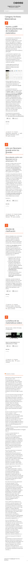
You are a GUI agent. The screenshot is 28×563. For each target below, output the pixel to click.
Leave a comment (11, 136)
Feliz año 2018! (8, 520)
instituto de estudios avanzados (14, 193)
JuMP (21, 133)
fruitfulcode (13, 558)
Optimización (14, 133)
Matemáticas (8, 133)
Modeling (8, 134)
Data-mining (18, 307)
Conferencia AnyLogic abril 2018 (11, 536)
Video (13, 361)
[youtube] (18, 3)
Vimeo (15, 343)
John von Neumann (15, 167)
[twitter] (22, 3)
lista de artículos (17, 284)
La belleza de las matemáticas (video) (14, 322)
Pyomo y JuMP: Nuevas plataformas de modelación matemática (14, 29)
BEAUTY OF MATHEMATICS (12, 342)
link (19, 259)
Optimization (12, 134)
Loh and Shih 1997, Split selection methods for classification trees (15, 268)
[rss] (16, 3)
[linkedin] (20, 3)
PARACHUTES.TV (9, 343)
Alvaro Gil (9, 132)
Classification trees (11, 307)
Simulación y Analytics (10, 373)
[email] (14, 3)
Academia (8, 306)
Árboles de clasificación (10, 230)
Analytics (12, 306)
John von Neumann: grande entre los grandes (14, 150)
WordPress (6, 559)
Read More (8, 198)
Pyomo (17, 134)
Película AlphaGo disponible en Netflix (12, 466)
